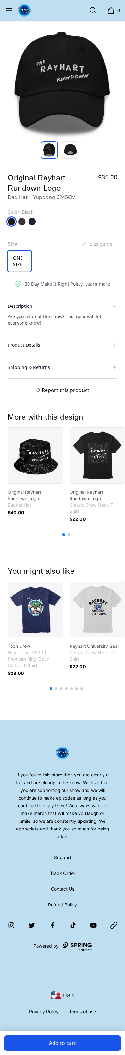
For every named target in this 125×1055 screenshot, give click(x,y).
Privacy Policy (44, 1011)
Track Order (62, 873)
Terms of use (82, 1011)
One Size (18, 261)
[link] (35, 455)
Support (62, 857)
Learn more (97, 284)
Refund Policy (62, 904)
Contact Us (62, 889)
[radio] (19, 261)
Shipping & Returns (29, 367)
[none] (97, 244)
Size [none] (12, 244)
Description (20, 306)
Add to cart (62, 1043)
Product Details (24, 345)
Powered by (46, 946)
